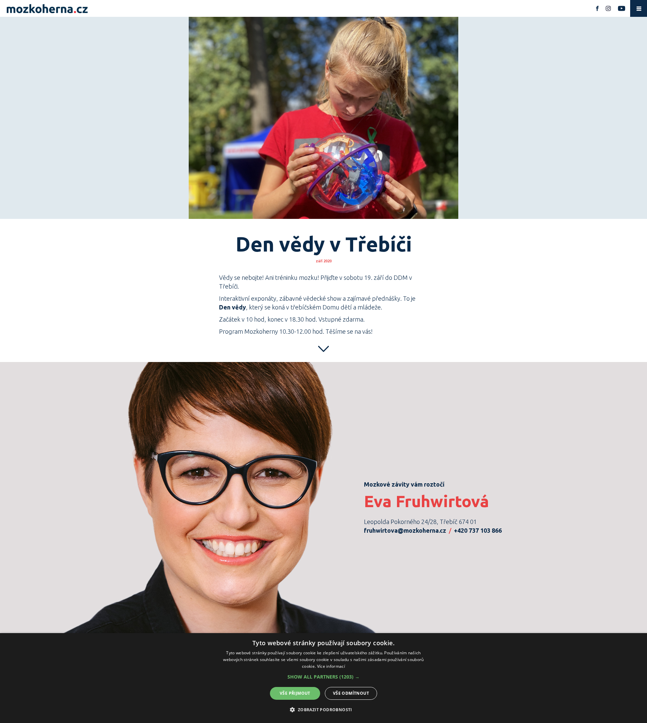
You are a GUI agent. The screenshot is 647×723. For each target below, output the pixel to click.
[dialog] (323, 678)
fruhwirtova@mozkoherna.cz (405, 530)
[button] (323, 676)
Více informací (331, 666)
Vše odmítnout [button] (351, 693)
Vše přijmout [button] (295, 693)
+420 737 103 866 (478, 530)
